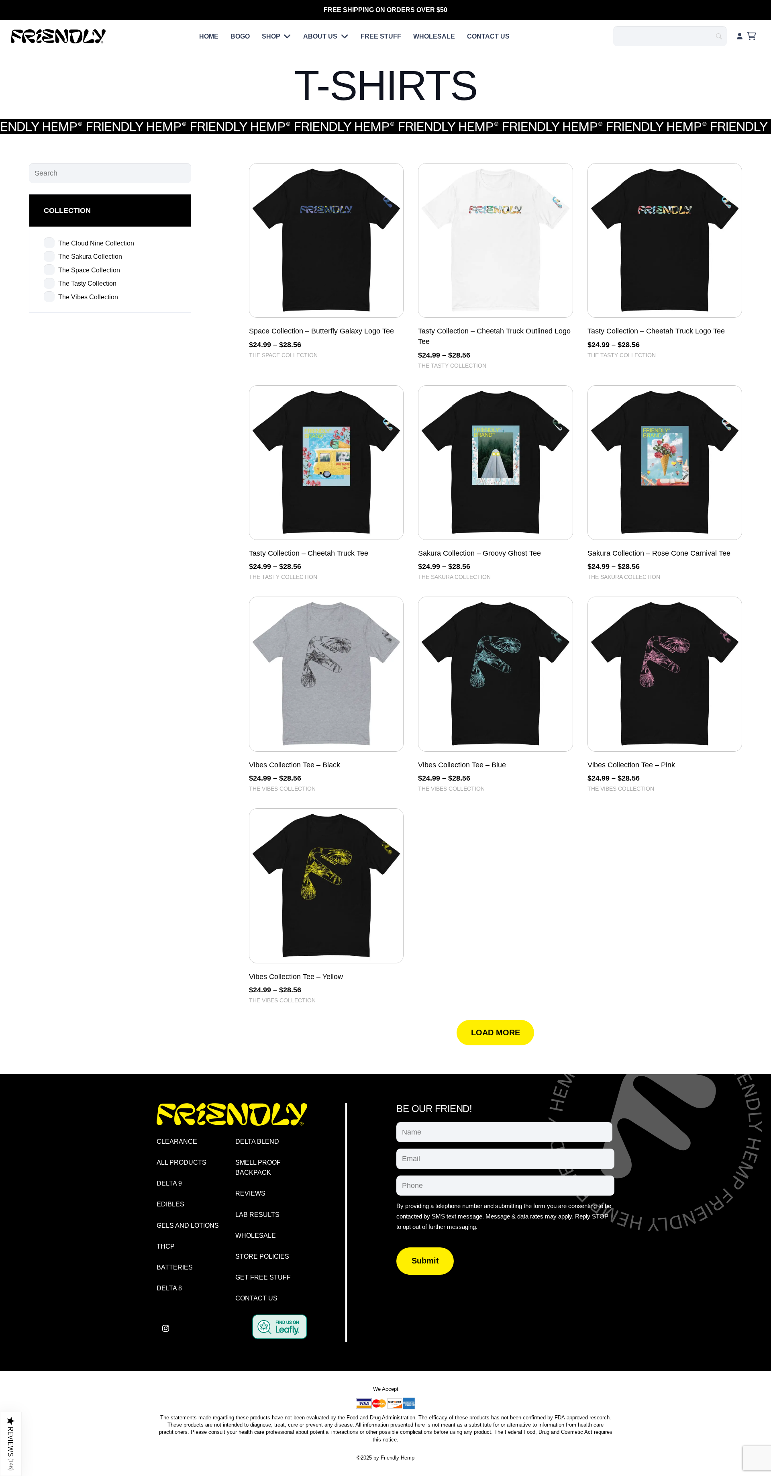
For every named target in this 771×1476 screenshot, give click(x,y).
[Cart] (751, 36)
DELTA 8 (169, 1288)
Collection (67, 210)
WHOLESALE (255, 1235)
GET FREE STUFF (263, 1277)
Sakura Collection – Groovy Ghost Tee (479, 553)
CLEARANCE (177, 1141)
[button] (286, 36)
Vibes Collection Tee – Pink (631, 765)
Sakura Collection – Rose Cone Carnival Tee (658, 553)
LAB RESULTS (257, 1214)
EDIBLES (170, 1204)
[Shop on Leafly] (279, 1337)
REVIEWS (250, 1193)
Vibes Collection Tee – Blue (462, 765)
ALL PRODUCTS (181, 1162)
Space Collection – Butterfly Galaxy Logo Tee (321, 331)
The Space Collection (283, 355)
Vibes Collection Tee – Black (294, 765)
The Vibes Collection (282, 788)
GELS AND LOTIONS (188, 1225)
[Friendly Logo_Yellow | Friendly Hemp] (232, 1114)
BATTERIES (175, 1267)
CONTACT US (256, 1298)
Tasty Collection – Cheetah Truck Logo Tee (656, 331)
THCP (166, 1246)
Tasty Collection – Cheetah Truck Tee (308, 553)
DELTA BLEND (257, 1141)
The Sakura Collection (454, 577)
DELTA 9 (169, 1183)
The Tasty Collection (452, 365)
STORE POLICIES (262, 1256)
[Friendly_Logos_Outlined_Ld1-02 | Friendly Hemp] (58, 36)
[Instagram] (166, 1328)
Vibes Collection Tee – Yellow (296, 977)
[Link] (739, 36)
